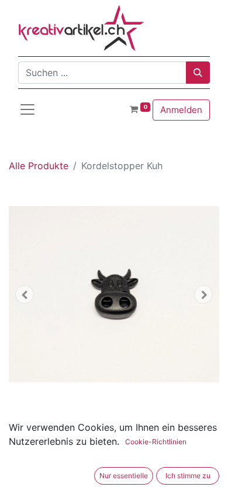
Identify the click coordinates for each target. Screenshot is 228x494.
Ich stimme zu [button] (187, 475)
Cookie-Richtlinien (155, 441)
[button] (24, 294)
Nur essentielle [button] (123, 475)
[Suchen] (198, 72)
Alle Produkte (38, 165)
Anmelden (181, 109)
